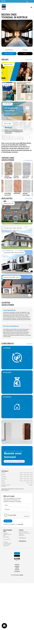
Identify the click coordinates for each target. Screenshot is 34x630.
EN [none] (30, 1)
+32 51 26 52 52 (22, 538)
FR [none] (32, 1)
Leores (21, 575)
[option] (30, 1)
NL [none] (27, 1)
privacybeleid (20, 524)
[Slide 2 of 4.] (17, 456)
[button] (29, 7)
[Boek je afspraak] (4, 625)
